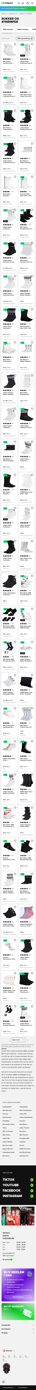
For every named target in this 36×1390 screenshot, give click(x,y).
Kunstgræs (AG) (24, 1138)
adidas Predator (24, 1128)
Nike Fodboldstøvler (26, 1110)
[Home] (7, 3)
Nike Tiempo (6, 1135)
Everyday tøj (13, 13)
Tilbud (4, 1128)
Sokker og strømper (25, 13)
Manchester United (8, 1124)
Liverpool (22, 1121)
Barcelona (23, 1131)
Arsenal (22, 1145)
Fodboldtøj (6, 1121)
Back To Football (8, 1131)
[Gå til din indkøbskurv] (27, 3)
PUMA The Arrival (25, 1149)
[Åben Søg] (19, 3)
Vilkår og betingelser (8, 1387)
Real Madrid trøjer (25, 1152)
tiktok (8, 1180)
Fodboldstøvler (7, 1107)
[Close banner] (34, 8)
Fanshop (5, 1114)
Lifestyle (4, 13)
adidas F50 (23, 1114)
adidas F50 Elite (7, 1142)
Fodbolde (22, 1142)
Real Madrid (23, 1124)
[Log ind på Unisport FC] (23, 3)
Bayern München (8, 1149)
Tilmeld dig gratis (18, 1297)
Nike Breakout (7, 1117)
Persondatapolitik (22, 1387)
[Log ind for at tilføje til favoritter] (15, 44)
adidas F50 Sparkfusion (6, 1138)
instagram (12, 1196)
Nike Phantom (24, 1135)
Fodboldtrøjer (24, 1107)
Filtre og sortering (23, 38)
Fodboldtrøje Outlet (8, 1152)
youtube (11, 1185)
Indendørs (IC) (24, 1156)
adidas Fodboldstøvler (26, 1117)
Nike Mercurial (7, 1110)
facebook (12, 1190)
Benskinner (6, 1156)
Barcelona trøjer (7, 1145)
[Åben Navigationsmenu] (32, 3)
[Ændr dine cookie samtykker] (3, 1382)
